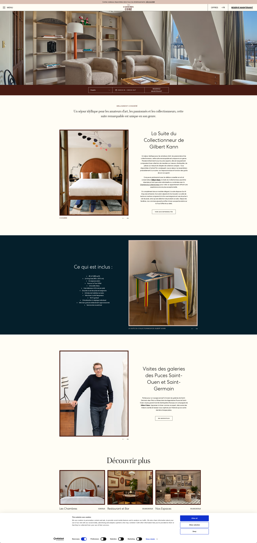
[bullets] (121, 78)
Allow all (194, 518)
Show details (150, 539)
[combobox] (100, 90)
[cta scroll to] (128, 83)
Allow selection (194, 525)
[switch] (103, 539)
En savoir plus (164, 418)
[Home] (128, 7)
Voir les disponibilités (164, 212)
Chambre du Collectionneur (150, 185)
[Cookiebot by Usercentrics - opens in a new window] (59, 539)
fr (224, 7)
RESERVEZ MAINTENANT (156, 90)
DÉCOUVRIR (150, 2)
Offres (214, 7)
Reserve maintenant (242, 7)
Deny (194, 531)
